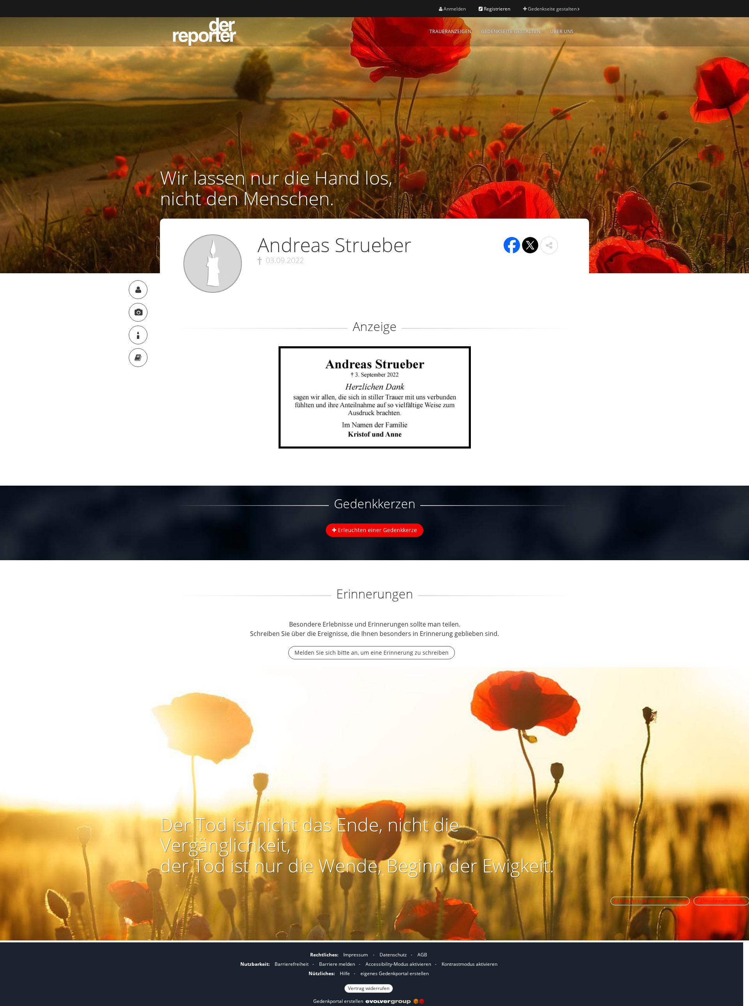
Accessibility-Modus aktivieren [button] (398, 964)
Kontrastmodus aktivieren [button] (469, 964)
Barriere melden (337, 964)
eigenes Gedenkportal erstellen (394, 973)
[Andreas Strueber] (138, 289)
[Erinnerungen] (138, 357)
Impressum (355, 954)
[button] (549, 245)
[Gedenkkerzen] (138, 335)
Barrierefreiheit (292, 964)
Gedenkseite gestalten (552, 8)
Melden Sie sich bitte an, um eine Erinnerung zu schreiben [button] (372, 652)
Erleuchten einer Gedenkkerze (376, 530)
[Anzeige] (138, 312)
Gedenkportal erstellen (339, 1001)
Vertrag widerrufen (368, 988)
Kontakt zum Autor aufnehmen (652, 900)
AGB (422, 954)
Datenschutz (393, 954)
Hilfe (345, 973)
